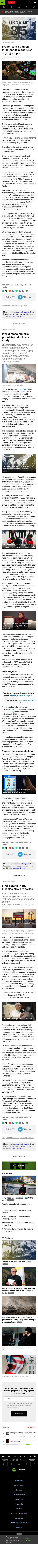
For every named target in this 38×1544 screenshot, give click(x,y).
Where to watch (19, 1485)
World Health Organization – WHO (20, 1138)
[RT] (5, 1460)
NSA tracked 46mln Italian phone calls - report (15, 1376)
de (20, 1456)
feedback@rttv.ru (19, 316)
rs (30, 1456)
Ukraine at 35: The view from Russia (16, 1262)
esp (9, 1456)
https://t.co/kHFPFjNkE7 (22, 696)
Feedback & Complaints (19, 1523)
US (3, 1138)
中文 (35, 1456)
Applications (19, 1480)
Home (5, 42)
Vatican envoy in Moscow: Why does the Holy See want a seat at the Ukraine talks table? (18, 1290)
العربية (3, 1456)
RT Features (7, 1238)
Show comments (19, 324)
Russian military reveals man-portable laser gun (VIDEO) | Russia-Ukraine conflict (18, 12)
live (11, 2)
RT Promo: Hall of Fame (19, 1513)
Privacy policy (19, 1504)
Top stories (7, 1173)
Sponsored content (19, 1494)
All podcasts (31, 1427)
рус (15, 1456)
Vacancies (19, 1527)
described (15, 709)
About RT (19, 1509)
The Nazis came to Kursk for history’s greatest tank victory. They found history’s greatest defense (19, 1319)
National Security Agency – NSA (15, 306)
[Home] (2, 2)
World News (11, 42)
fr (25, 1456)
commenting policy (22, 312)
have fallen (22, 389)
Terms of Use (19, 1499)
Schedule (19, 1490)
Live (19, 1476)
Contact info (19, 1518)
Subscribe (19, 1414)
